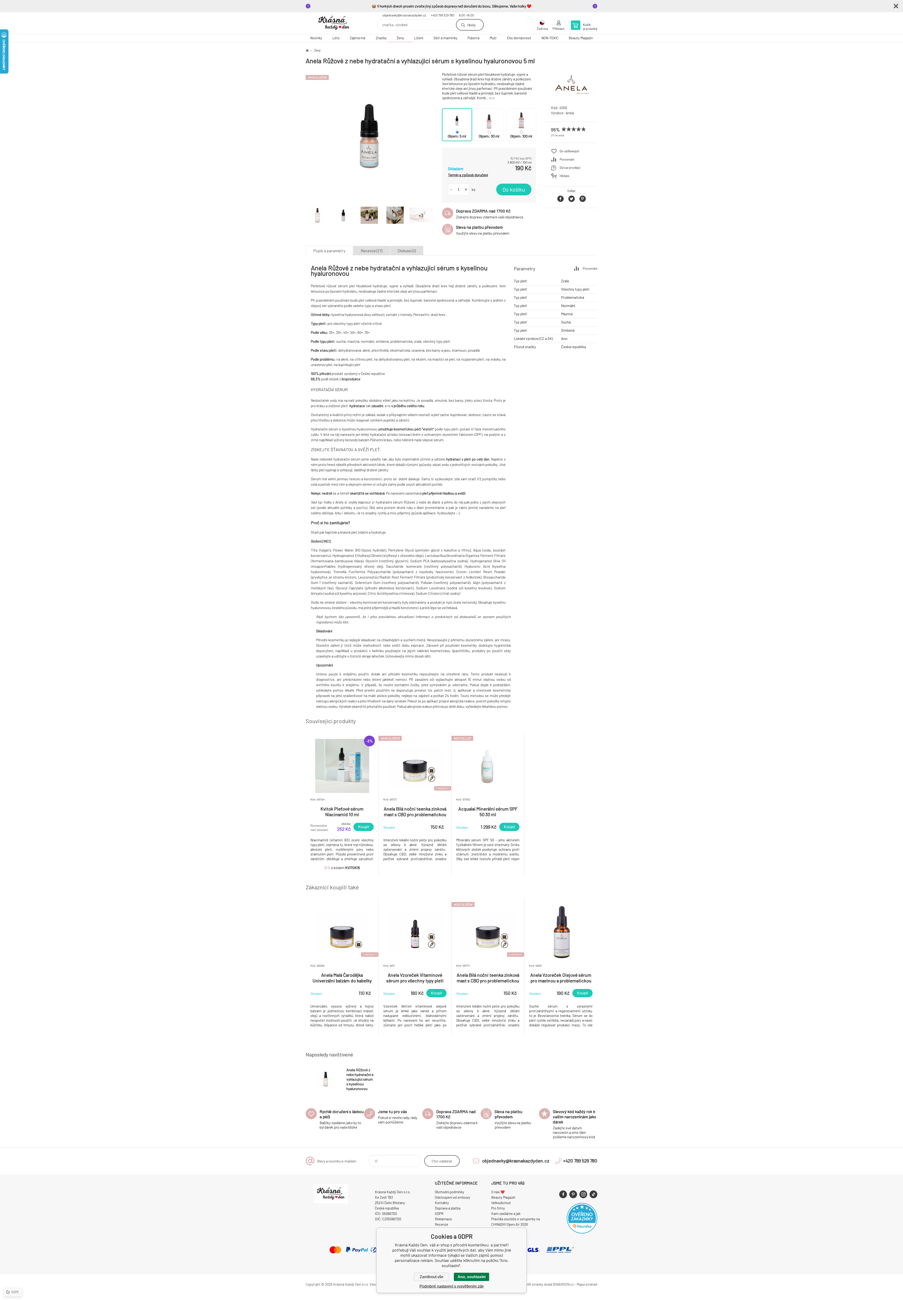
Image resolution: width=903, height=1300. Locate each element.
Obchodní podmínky (449, 1192)
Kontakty (442, 1203)
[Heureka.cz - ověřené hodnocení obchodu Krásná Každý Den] (582, 1232)
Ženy (400, 38)
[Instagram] (583, 1194)
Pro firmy (498, 1208)
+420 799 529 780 (442, 15)
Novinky (316, 38)
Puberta (473, 38)
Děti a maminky (445, 38)
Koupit (363, 827)
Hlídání (564, 176)
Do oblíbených (569, 151)
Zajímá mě (357, 38)
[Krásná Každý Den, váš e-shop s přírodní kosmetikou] (307, 50)
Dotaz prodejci (570, 167)
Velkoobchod (501, 1203)
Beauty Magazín (581, 38)
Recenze (441, 1224)
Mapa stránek (587, 1284)
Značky (381, 38)
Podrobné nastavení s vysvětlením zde (452, 1286)
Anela (570, 113)
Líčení (418, 38)
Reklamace (443, 1219)
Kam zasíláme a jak (505, 1213)
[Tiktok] (593, 1194)
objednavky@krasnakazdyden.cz (404, 15)
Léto (336, 38)
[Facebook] (563, 1194)
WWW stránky (532, 1284)
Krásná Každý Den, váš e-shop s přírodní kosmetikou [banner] (334, 23)
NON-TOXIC (549, 38)
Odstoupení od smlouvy (452, 1197)
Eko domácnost (519, 38)
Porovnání (567, 159)
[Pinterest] (573, 1194)
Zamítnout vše (431, 1277)
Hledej (471, 25)
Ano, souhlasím (472, 1277)
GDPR (439, 1213)
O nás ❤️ (498, 1192)
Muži (493, 38)
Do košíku (514, 189)
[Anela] (571, 97)
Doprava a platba (447, 1208)
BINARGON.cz (563, 1284)
